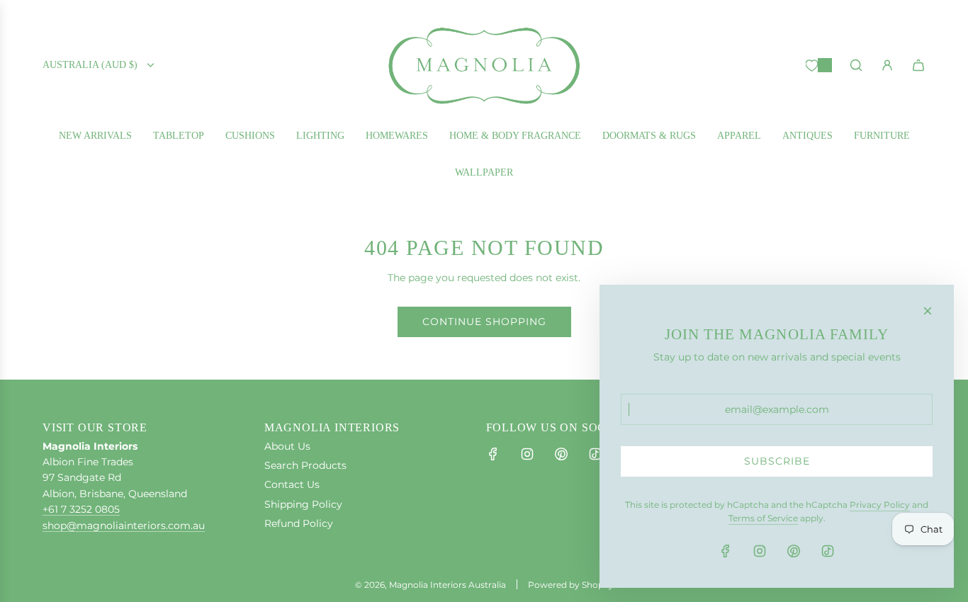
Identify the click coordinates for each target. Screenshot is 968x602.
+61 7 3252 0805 (81, 509)
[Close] (927, 310)
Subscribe (777, 461)
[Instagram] (527, 454)
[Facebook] (493, 454)
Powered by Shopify (571, 584)
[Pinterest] (561, 454)
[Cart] (918, 65)
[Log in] (887, 65)
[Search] (856, 65)
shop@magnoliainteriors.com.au (124, 525)
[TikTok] (595, 454)
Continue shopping (484, 321)
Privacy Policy (880, 504)
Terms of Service (763, 518)
